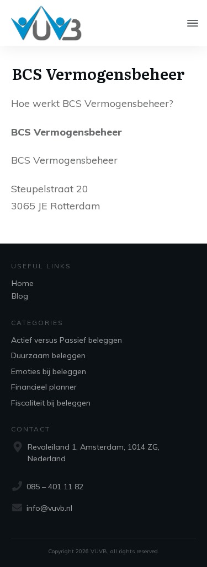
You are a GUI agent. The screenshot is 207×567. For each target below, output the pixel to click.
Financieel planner (44, 387)
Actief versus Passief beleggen (66, 340)
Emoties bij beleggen (48, 371)
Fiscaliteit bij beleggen (51, 403)
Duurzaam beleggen (48, 355)
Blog (20, 296)
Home (23, 283)
